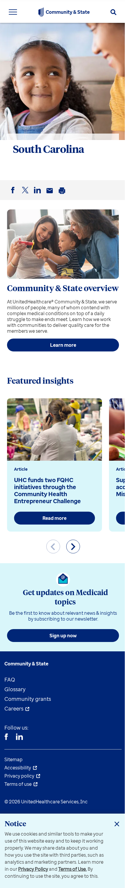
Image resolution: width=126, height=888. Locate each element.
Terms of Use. (72, 869)
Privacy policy (19, 776)
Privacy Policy (33, 869)
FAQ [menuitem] (9, 679)
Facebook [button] (13, 194)
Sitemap (13, 759)
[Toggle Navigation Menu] (13, 12)
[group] (54, 465)
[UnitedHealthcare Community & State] (41, 12)
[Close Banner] (117, 823)
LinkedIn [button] (38, 194)
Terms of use (18, 784)
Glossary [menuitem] (14, 689)
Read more (54, 518)
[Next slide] (73, 547)
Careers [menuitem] (13, 708)
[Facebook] (6, 737)
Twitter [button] (26, 194)
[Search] (113, 12)
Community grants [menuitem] (27, 698)
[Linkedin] (19, 737)
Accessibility (17, 768)
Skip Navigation (63, 0)
